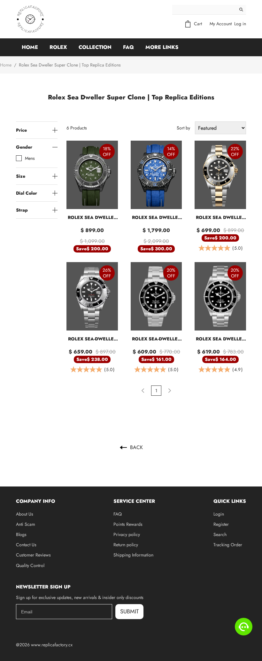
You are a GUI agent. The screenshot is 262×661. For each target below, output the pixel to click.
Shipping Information (133, 555)
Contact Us (26, 544)
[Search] (241, 9)
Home (30, 47)
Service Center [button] (134, 501)
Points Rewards (128, 524)
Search (220, 534)
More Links (161, 47)
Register (221, 524)
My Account (221, 23)
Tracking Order (227, 544)
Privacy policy (126, 534)
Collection (95, 47)
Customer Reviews (33, 555)
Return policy (125, 544)
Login (218, 514)
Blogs (21, 534)
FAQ (128, 47)
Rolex (58, 47)
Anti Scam (25, 524)
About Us (24, 514)
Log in (240, 23)
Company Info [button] (35, 501)
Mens (30, 158)
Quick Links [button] (229, 501)
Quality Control (30, 565)
